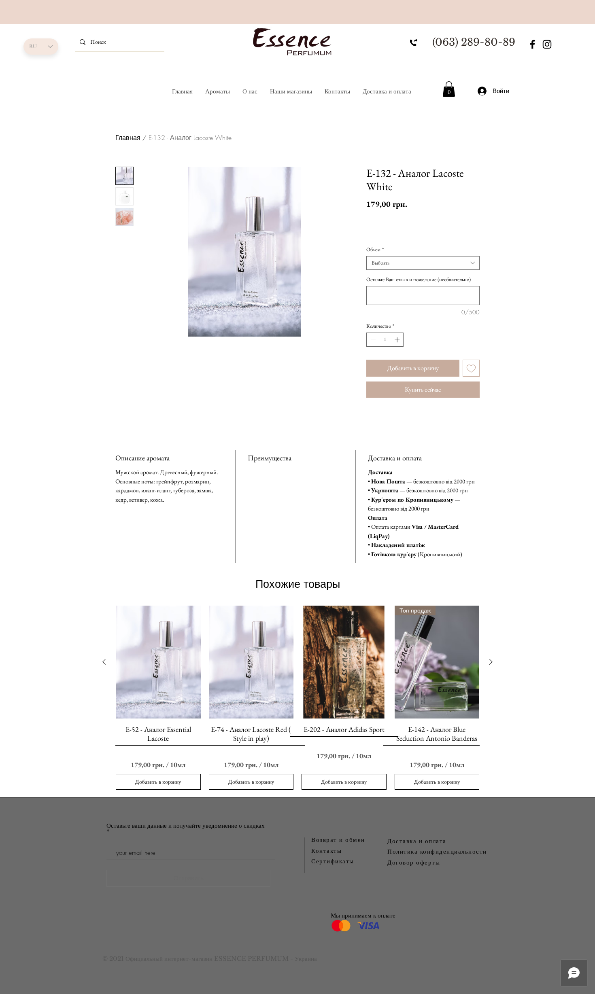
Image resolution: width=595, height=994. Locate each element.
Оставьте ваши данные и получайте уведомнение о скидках (185, 825)
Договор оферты (413, 862)
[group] (297, 697)
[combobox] (423, 263)
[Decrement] (372, 340)
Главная (127, 137)
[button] (448, 89)
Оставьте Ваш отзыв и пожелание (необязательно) (418, 279)
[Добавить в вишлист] (471, 368)
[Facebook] (532, 44)
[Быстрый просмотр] (158, 662)
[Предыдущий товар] (104, 662)
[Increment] (398, 340)
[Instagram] (547, 44)
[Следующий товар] (491, 662)
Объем (375, 249)
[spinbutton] (385, 340)
